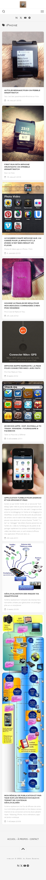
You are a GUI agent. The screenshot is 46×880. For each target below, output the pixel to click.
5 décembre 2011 (14, 439)
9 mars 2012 (12, 376)
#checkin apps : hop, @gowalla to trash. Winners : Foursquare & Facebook (22, 428)
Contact (34, 839)
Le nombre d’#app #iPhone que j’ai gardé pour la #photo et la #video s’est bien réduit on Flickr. (22, 241)
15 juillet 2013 (13, 177)
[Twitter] (21, 18)
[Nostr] (16, 18)
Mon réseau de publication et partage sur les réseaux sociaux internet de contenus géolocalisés (23, 799)
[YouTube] (25, 18)
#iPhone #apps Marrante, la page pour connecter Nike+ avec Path (22, 367)
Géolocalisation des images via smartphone (21, 595)
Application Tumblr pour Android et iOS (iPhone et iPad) (22, 499)
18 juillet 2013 (13, 101)
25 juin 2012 (12, 316)
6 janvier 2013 (13, 253)
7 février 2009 (13, 821)
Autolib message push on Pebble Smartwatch (22, 91)
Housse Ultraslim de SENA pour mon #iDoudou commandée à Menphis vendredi (22, 305)
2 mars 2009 (12, 609)
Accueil (11, 839)
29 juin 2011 (12, 538)
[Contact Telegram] (29, 18)
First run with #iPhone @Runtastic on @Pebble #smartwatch (17, 167)
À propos (23, 839)
